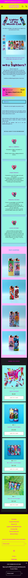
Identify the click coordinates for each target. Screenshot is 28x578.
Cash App (14, 559)
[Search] (22, 6)
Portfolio (14, 519)
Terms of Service (14, 531)
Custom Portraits (14, 521)
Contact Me (14, 529)
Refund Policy (14, 534)
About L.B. (14, 524)
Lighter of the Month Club (14, 526)
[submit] (25, 544)
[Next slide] (3, 48)
